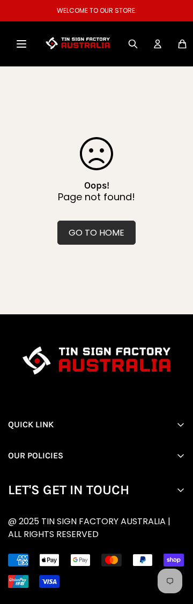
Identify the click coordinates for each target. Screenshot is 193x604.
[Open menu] (21, 44)
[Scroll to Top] (105, 547)
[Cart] (182, 44)
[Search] (133, 44)
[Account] (157, 44)
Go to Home (96, 233)
